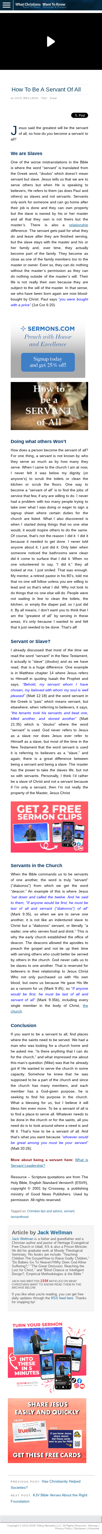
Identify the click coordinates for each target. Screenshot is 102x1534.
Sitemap (93, 1525)
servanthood (20, 1217)
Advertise (93, 1528)
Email (53, 98)
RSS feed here (62, 1298)
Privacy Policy (63, 1528)
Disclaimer (80, 1528)
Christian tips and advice (44, 1211)
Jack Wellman (26, 98)
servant (69, 1211)
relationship (78, 225)
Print (44, 98)
